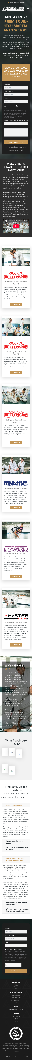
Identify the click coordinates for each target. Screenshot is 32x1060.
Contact (16, 986)
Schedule (16, 985)
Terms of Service (26, 1056)
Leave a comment (12, 127)
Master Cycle (16, 998)
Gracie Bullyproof (16, 997)
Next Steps (15, 970)
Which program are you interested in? (16, 120)
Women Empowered (16, 1000)
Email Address (8, 91)
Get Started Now (16, 142)
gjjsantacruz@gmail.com (17, 2)
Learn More (16, 304)
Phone (6, 98)
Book (16, 988)
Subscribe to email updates (11, 106)
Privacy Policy (18, 1056)
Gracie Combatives (16, 995)
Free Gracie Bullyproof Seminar (16, 1002)
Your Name (7, 84)
